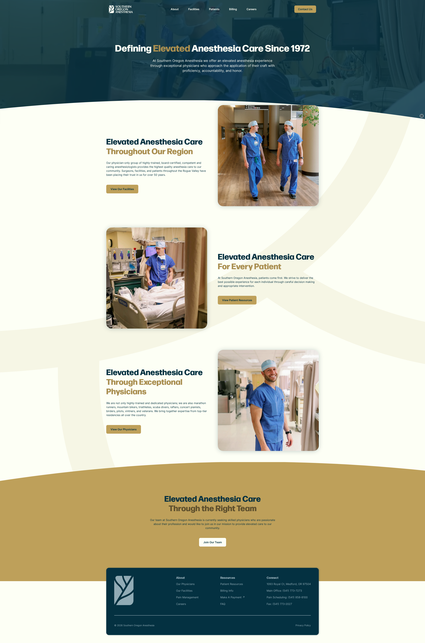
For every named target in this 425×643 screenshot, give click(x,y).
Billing (233, 9)
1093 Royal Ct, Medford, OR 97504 (289, 584)
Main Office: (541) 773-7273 (284, 590)
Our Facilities (184, 590)
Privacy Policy (303, 625)
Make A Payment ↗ (232, 597)
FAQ (222, 604)
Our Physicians (185, 584)
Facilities (193, 9)
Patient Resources (231, 584)
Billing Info (226, 590)
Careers (251, 9)
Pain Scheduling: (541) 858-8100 (287, 597)
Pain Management (187, 597)
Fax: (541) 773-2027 (279, 604)
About (175, 9)
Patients (214, 9)
